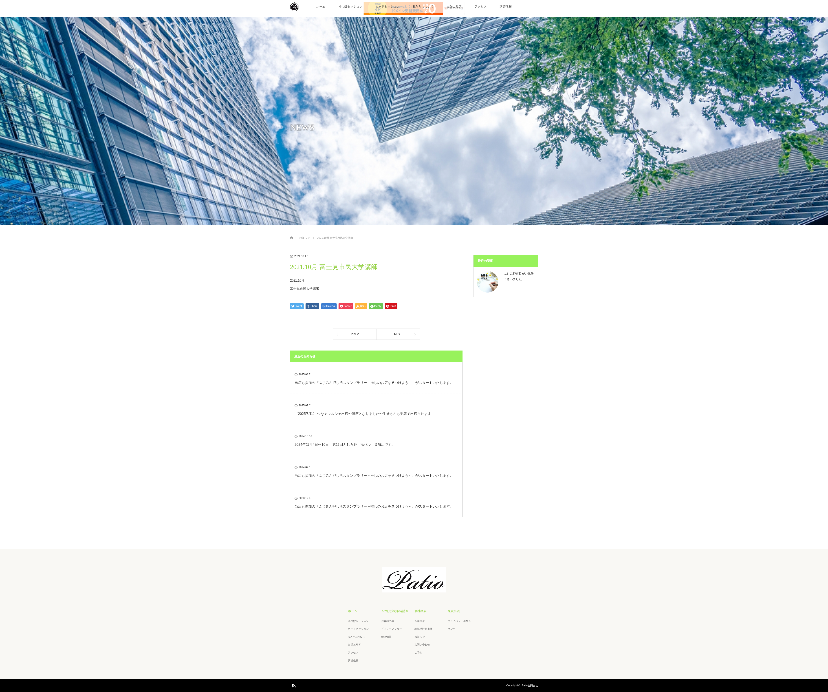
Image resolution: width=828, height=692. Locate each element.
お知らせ (419, 636)
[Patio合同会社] (414, 589)
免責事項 (454, 611)
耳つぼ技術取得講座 (394, 611)
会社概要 (420, 611)
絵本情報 (386, 636)
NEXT (398, 334)
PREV (355, 334)
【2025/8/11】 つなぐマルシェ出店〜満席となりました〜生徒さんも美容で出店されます (363, 414)
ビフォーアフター (391, 628)
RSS (293, 685)
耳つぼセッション (350, 6)
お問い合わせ (422, 644)
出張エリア (454, 6)
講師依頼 (506, 6)
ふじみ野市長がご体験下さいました (519, 276)
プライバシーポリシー (461, 621)
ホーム (320, 6)
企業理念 (419, 621)
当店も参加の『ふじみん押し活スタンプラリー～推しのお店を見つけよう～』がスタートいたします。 (374, 383)
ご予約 (418, 652)
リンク (451, 628)
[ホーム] (291, 232)
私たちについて (423, 6)
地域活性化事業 (423, 628)
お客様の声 (387, 621)
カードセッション (387, 6)
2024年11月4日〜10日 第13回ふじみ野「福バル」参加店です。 (345, 444)
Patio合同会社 (530, 685)
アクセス (481, 6)
